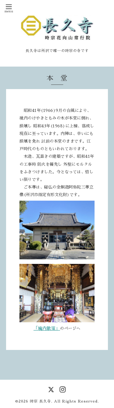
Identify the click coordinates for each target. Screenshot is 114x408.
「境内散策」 (46, 328)
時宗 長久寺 (40, 401)
